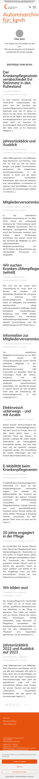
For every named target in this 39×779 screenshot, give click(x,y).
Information (7, 153)
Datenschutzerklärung (21, 776)
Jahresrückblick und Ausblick (19, 143)
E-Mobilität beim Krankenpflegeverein (20, 468)
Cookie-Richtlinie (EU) (9, 724)
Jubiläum (22, 541)
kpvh (25, 94)
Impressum (31, 776)
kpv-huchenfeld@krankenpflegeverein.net (24, 2)
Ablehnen (19, 766)
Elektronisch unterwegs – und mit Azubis (17, 411)
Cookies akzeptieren (19, 761)
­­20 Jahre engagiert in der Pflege (18, 534)
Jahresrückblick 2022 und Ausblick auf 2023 (18, 648)
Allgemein (17, 91)
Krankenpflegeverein (10, 94)
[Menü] (33, 7)
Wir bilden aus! (15, 587)
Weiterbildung (8, 596)
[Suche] (29, 7)
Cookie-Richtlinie (9, 776)
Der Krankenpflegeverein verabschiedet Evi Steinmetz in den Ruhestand (20, 79)
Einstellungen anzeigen (19, 772)
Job (22, 277)
